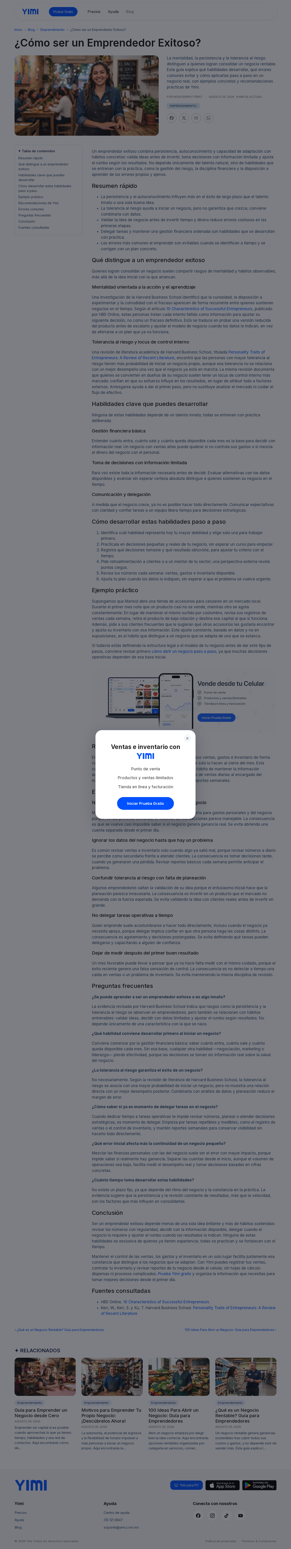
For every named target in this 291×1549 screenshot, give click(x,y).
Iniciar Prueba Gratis (145, 803)
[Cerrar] (187, 738)
